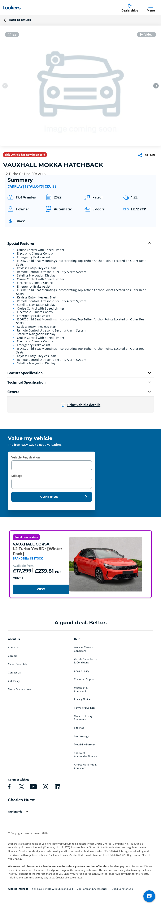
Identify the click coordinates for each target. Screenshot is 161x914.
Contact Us (14, 672)
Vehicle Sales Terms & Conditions (85, 661)
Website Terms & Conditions (84, 649)
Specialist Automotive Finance (85, 754)
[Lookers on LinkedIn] (57, 786)
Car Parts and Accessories (92, 889)
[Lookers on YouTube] (33, 786)
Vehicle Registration (25, 457)
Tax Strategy (81, 736)
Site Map (79, 728)
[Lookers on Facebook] (8, 786)
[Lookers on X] (21, 786)
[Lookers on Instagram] (45, 786)
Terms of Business (85, 707)
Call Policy (14, 681)
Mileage (16, 476)
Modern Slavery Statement (83, 717)
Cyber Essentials (17, 664)
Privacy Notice (82, 699)
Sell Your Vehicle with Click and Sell (52, 889)
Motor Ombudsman (19, 689)
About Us (13, 647)
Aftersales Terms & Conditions (85, 766)
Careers (12, 656)
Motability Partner (84, 744)
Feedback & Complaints (81, 689)
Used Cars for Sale (123, 889)
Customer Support (84, 679)
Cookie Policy (81, 671)
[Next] (156, 86)
